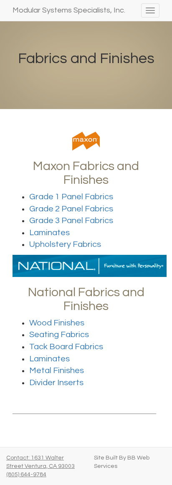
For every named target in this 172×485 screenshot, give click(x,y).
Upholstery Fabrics (65, 244)
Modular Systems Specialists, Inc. (69, 10)
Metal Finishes (56, 370)
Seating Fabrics (59, 334)
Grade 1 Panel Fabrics (71, 197)
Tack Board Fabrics (66, 347)
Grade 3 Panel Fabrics (71, 220)
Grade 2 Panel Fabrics (71, 209)
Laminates (49, 233)
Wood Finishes (56, 323)
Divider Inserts (56, 382)
